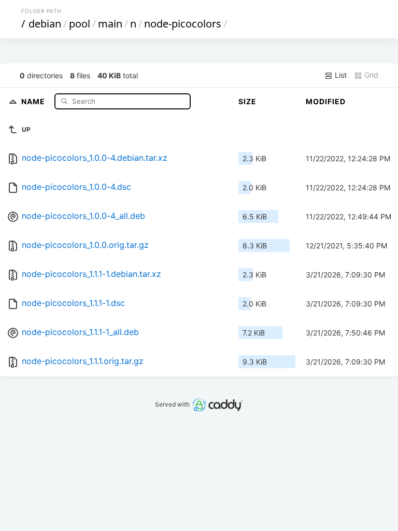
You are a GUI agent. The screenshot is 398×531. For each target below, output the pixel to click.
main (110, 24)
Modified (326, 101)
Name (34, 100)
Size (247, 101)
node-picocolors (182, 24)
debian (45, 24)
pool (79, 24)
